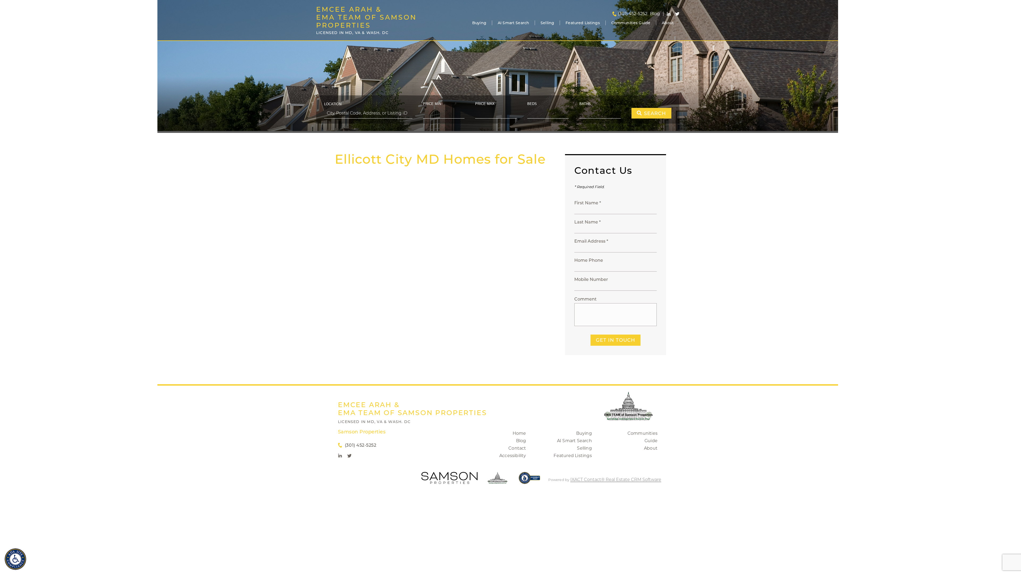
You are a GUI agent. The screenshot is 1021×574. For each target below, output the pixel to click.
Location (332, 104)
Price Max (485, 104)
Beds (532, 104)
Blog (521, 440)
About (668, 22)
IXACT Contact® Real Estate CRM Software (615, 479)
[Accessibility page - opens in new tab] (529, 480)
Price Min (432, 104)
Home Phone (588, 260)
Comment (585, 299)
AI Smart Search (513, 22)
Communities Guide (630, 22)
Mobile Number (591, 279)
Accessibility (512, 455)
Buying (479, 22)
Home (519, 433)
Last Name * (587, 222)
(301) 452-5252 (632, 14)
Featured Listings (583, 22)
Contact (517, 448)
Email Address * (591, 241)
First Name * (587, 202)
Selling (547, 22)
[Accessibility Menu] (15, 559)
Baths (585, 104)
